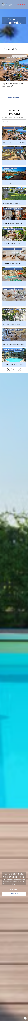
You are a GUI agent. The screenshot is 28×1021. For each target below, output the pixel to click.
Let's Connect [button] (14, 889)
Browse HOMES (14, 893)
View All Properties (14, 97)
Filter (6, 121)
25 (19, 369)
